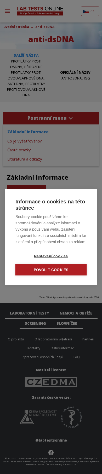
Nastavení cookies (51, 256)
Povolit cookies (51, 270)
